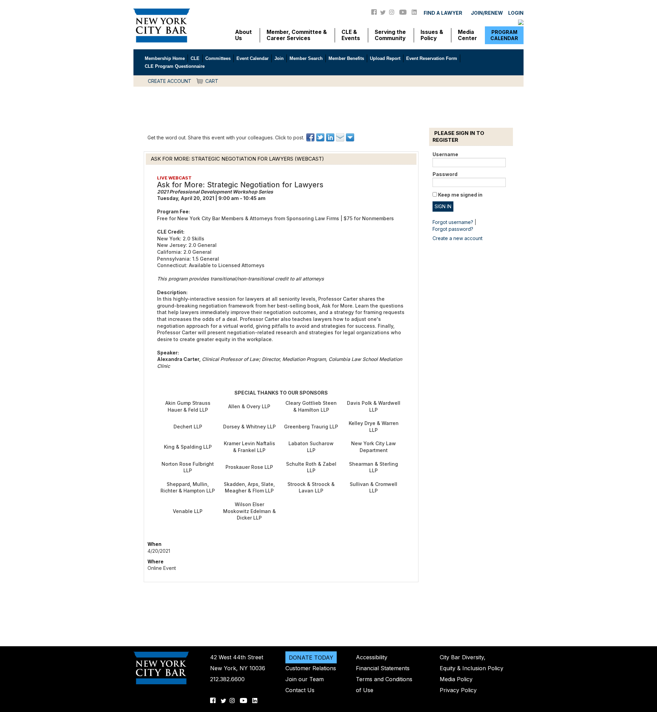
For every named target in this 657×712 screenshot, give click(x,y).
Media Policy (456, 679)
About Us (243, 35)
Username (445, 154)
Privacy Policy (458, 690)
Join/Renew (487, 13)
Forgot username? (453, 222)
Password (445, 174)
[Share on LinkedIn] (330, 137)
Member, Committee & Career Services (297, 35)
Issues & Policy (432, 35)
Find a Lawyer (443, 13)
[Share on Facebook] (310, 137)
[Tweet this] (320, 137)
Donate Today (311, 657)
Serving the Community (390, 35)
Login (516, 13)
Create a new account (457, 238)
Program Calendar (504, 35)
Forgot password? (453, 229)
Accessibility (371, 657)
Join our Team (304, 679)
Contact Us (299, 690)
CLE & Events (351, 35)
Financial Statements (383, 668)
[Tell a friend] (340, 137)
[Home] (161, 25)
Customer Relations (310, 668)
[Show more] (350, 137)
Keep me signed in (460, 195)
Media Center (467, 35)
